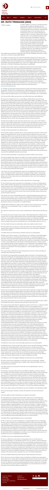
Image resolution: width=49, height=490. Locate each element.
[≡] (45, 17)
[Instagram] (39, 476)
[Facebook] (33, 476)
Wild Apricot (33, 488)
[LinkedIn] (36, 476)
